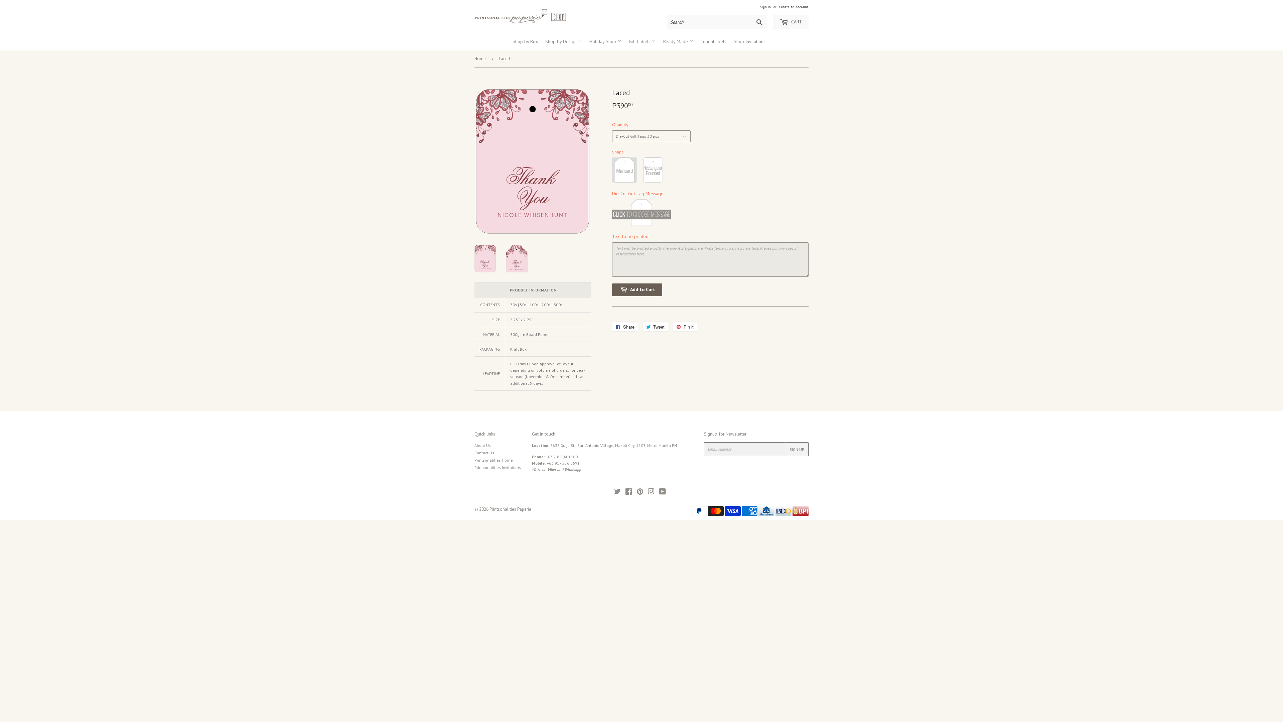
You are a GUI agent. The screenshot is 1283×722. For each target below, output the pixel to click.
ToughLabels (713, 41)
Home (480, 59)
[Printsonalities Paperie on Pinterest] (640, 492)
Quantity (620, 125)
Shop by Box (525, 41)
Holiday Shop (603, 41)
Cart (796, 22)
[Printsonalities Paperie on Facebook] (628, 492)
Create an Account (794, 7)
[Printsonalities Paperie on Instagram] (651, 492)
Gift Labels (640, 41)
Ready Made (676, 41)
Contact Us (484, 452)
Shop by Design (561, 41)
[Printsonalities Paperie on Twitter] (617, 492)
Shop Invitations (749, 41)
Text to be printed (630, 236)
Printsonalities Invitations (497, 467)
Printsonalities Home (493, 460)
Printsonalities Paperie (510, 509)
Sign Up (797, 449)
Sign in (765, 7)
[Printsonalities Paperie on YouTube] (662, 492)
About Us (482, 445)
